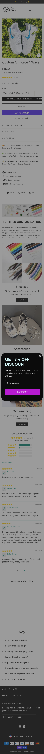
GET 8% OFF (22, 392)
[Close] (40, 356)
